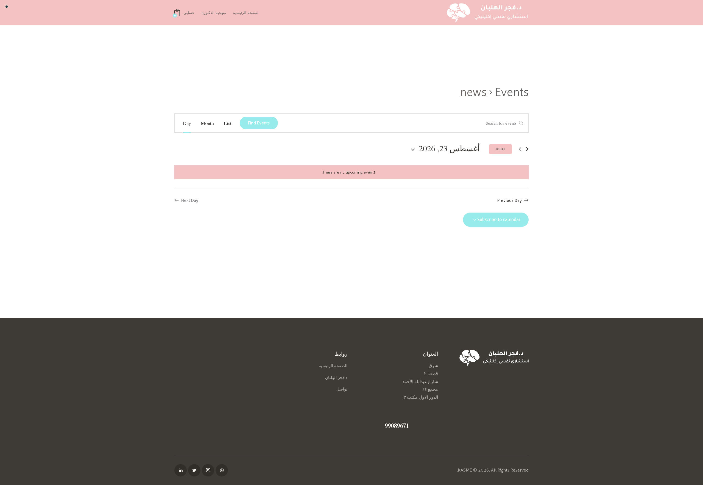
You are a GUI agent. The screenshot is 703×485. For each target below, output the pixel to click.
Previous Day (509, 200)
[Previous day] (527, 149)
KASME (465, 470)
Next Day (189, 200)
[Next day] (520, 149)
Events (512, 92)
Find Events (259, 123)
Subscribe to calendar (498, 219)
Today (500, 149)
